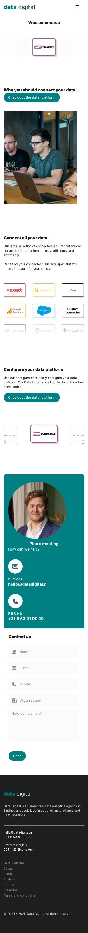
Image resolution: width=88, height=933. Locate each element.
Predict (9, 885)
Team (8, 874)
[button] (77, 7)
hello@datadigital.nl (28, 584)
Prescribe (11, 890)
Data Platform (14, 863)
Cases (8, 868)
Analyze (9, 879)
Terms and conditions (19, 895)
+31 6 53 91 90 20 (26, 618)
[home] (19, 7)
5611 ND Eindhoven (19, 849)
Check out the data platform (31, 97)
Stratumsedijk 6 (15, 845)
